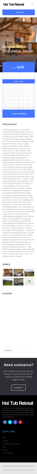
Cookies (11, 470)
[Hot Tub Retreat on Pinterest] (20, 422)
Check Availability (19, 113)
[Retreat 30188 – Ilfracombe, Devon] (7, 272)
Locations (5, 441)
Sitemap (24, 470)
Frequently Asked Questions (11, 444)
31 (4, 108)
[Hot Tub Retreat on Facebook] (5, 422)
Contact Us (18, 388)
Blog (3, 447)
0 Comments (8, 350)
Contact (31, 470)
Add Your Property (8, 453)
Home (4, 438)
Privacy (18, 470)
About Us (5, 450)
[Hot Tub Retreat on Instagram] (15, 422)
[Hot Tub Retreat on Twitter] (10, 422)
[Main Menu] (32, 4)
